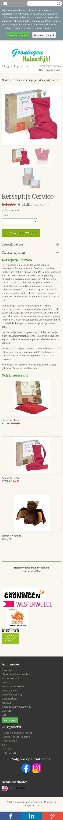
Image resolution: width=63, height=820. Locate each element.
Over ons (7, 670)
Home (5, 80)
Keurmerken (9, 698)
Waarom (7, 710)
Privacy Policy (10, 690)
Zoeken (58, 3)
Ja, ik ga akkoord (18, 35)
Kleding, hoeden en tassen (17, 732)
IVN (4, 714)
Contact (6, 682)
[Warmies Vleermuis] (31, 513)
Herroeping (10, 720)
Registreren (21, 66)
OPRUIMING (9, 753)
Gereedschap (9, 741)
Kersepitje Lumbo (10, 478)
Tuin (4, 745)
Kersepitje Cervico (49, 80)
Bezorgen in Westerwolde (16, 706)
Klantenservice (10, 678)
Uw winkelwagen (49, 66)
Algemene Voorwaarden (16, 674)
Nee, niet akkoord (44, 35)
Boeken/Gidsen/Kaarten (16, 737)
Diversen (16, 80)
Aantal (5, 215)
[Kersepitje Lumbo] (31, 455)
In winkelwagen (23, 233)
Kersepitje (30, 80)
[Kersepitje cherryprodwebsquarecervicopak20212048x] (31, 115)
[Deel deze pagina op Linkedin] (31, 816)
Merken (6, 702)
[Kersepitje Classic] (31, 398)
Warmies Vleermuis (12, 535)
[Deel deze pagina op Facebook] (10, 816)
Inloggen (7, 66)
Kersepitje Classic (11, 420)
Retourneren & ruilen (14, 686)
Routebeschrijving (12, 694)
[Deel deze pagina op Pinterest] (52, 816)
